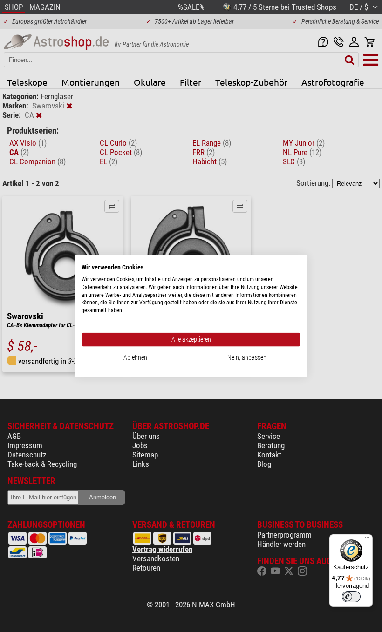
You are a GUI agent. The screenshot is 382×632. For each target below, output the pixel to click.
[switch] (351, 596)
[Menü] (367, 539)
